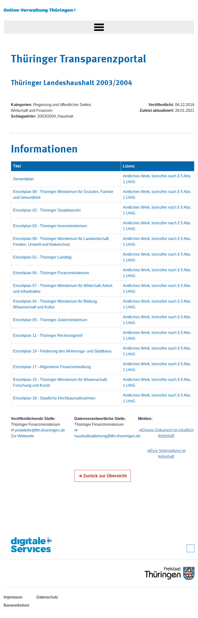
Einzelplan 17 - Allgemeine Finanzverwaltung (52, 367)
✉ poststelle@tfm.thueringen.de (38, 430)
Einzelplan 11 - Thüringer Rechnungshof (47, 335)
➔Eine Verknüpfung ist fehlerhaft (166, 454)
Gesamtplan (23, 179)
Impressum (13, 597)
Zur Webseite (22, 436)
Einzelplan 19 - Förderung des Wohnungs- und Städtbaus (62, 351)
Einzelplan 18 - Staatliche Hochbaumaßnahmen (54, 398)
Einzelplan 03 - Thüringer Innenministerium (50, 226)
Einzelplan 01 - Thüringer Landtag (42, 257)
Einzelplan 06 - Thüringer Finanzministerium (51, 273)
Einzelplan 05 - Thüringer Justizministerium (50, 320)
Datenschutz (47, 597)
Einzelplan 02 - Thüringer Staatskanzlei (47, 210)
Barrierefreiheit (16, 605)
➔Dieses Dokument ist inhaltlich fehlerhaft (166, 433)
